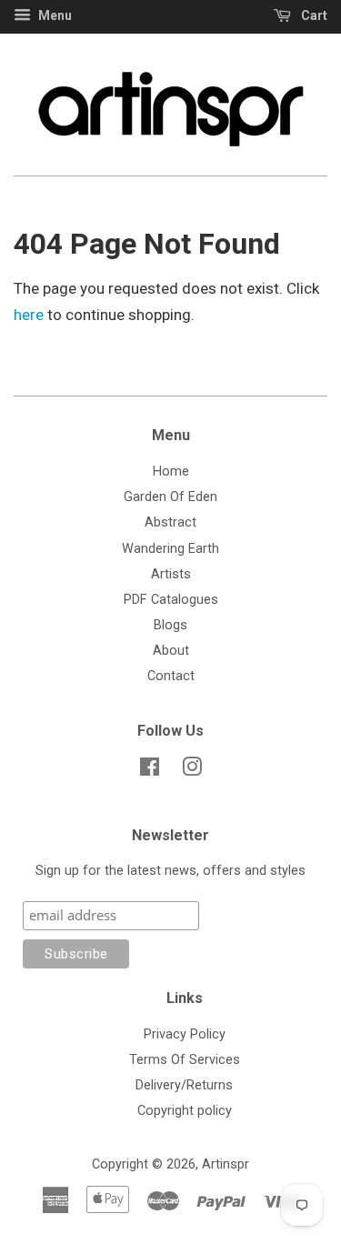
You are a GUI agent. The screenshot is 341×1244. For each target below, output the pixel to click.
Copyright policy (184, 1111)
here (29, 315)
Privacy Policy (185, 1034)
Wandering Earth (170, 549)
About (171, 650)
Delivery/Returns (184, 1085)
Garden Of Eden (170, 497)
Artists (171, 574)
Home (171, 471)
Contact (171, 676)
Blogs (170, 625)
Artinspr (225, 1164)
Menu (53, 15)
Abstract (170, 522)
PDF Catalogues (171, 599)
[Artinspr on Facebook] (149, 770)
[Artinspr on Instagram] (192, 770)
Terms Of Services (184, 1060)
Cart (312, 15)
